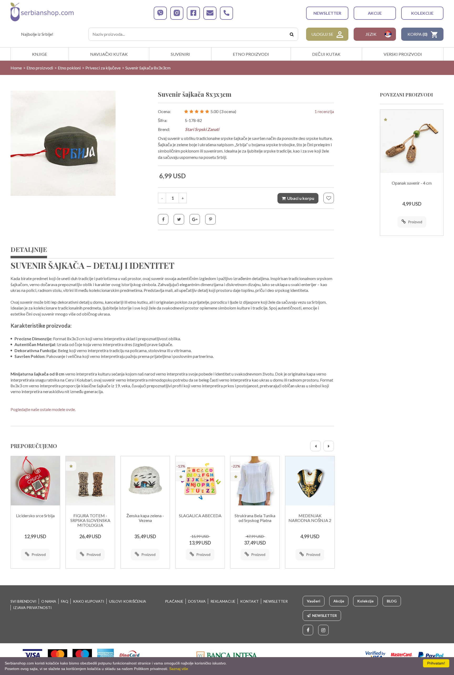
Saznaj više (178, 669)
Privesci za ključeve (103, 67)
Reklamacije (222, 601)
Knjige (39, 54)
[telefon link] (226, 13)
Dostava (197, 601)
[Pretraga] (291, 34)
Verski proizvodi (403, 54)
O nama (48, 601)
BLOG (392, 601)
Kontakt (249, 601)
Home (16, 67)
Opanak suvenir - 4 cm (412, 183)
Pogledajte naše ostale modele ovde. (43, 409)
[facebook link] (193, 13)
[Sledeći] (328, 446)
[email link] (209, 13)
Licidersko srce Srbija (35, 515)
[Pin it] (210, 219)
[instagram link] (176, 13)
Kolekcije (422, 13)
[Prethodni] (315, 446)
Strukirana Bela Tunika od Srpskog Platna (255, 518)
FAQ (64, 601)
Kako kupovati (88, 601)
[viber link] (160, 13)
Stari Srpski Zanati (202, 129)
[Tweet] (179, 219)
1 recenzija (324, 111)
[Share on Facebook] (163, 219)
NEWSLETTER (327, 13)
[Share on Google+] (194, 219)
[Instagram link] (323, 630)
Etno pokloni (69, 67)
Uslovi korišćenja (127, 601)
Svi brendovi (24, 601)
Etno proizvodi (251, 54)
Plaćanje (174, 601)
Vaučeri (313, 601)
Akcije (375, 13)
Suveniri (180, 54)
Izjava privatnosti (32, 607)
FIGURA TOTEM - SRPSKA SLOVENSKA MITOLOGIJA (90, 520)
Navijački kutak (109, 54)
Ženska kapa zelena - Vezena (145, 518)
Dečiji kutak (326, 54)
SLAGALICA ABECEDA (200, 515)
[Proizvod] (35, 480)
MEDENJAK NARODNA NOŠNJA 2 (309, 518)
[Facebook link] (308, 630)
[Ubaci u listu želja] (328, 198)
